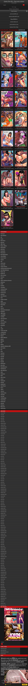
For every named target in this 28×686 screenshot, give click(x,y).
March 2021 (3, 525)
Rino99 (2, 361)
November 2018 (3, 573)
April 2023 (2, 482)
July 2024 (2, 456)
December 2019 (3, 551)
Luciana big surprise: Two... (21, 166)
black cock (9, 168)
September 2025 (4, 432)
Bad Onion (3, 240)
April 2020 (2, 544)
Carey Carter (3, 257)
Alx (1, 237)
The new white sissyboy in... (21, 47)
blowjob (6, 208)
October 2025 (3, 430)
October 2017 (3, 596)
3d (2, 658)
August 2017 (3, 599)
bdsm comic (24, 658)
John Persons (4, 318)
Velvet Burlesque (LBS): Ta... (7, 47)
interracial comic (16, 669)
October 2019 (3, 554)
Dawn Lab (3, 271)
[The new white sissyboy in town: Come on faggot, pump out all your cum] (7, 99)
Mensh (2, 339)
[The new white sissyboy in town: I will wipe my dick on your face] (7, 59)
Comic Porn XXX (4, 648)
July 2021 (2, 518)
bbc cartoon (5, 49)
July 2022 (2, 497)
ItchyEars (3, 311)
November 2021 (3, 511)
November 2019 (3, 553)
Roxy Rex (3, 365)
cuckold (12, 664)
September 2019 (4, 556)
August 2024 (3, 454)
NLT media (3, 347)
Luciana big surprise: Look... (7, 166)
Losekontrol (3, 332)
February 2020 (3, 547)
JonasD (2, 320)
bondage (19, 660)
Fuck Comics (14, 11)
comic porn (20, 661)
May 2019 (2, 563)
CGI (1, 261)
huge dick (12, 667)
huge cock (6, 667)
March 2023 (3, 483)
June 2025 (2, 437)
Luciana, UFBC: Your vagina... (7, 206)
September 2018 (4, 577)
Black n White (4, 245)
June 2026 (2, 416)
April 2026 (2, 419)
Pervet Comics (3, 653)
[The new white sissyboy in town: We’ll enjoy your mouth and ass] (7, 119)
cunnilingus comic (10, 208)
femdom (7, 665)
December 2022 (3, 489)
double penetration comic (23, 168)
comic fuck (10, 228)
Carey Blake (3, 256)
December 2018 (3, 572)
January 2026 (3, 425)
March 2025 (3, 442)
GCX (2, 297)
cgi (8, 661)
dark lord (24, 664)
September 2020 (4, 535)
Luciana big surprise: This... (7, 87)
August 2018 (3, 579)
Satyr (2, 372)
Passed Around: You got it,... (21, 206)
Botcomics (3, 252)
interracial (5, 669)
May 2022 (2, 501)
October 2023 (3, 471)
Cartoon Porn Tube (14, 27)
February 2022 (3, 506)
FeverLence (3, 292)
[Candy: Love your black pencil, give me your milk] (20, 138)
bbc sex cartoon (19, 148)
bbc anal (12, 188)
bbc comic (9, 49)
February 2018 (3, 589)
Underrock (3, 401)
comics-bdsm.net (14, 21)
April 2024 (2, 461)
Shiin (2, 375)
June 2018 (2, 582)
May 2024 (2, 459)
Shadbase (3, 373)
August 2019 (3, 558)
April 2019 (2, 565)
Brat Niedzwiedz (4, 254)
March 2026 (3, 421)
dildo (26, 188)
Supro (2, 387)
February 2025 (3, 444)
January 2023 (3, 487)
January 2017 (3, 603)
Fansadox (3, 287)
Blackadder (3, 247)
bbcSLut (5, 168)
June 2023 (2, 478)
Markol (2, 335)
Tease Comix (3, 392)
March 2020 (3, 546)
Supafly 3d (3, 384)
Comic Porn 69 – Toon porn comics (14, 1)
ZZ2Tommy (3, 408)
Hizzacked (3, 304)
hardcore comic (21, 665)
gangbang (12, 665)
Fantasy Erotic (4, 289)
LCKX (2, 328)
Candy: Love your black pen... (21, 146)
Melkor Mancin (4, 337)
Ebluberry (3, 282)
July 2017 (2, 601)
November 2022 (3, 490)
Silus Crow (3, 377)
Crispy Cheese (4, 266)
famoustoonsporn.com (4, 651)
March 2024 (3, 463)
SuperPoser (3, 385)
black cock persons (23, 49)
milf (4, 673)
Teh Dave (3, 394)
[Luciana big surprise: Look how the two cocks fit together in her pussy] (7, 158)
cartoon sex (4, 661)
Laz (1, 327)
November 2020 (3, 532)
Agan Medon (3, 235)
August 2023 (3, 475)
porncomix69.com (14, 13)
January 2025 (3, 445)
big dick (6, 660)
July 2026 (2, 414)
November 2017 (3, 594)
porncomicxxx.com (14, 24)
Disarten (2, 276)
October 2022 (3, 492)
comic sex (9, 89)
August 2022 (3, 496)
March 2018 (3, 587)
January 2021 (3, 528)
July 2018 (2, 580)
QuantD (2, 356)
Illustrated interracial (5, 309)
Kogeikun (3, 325)
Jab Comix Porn (3, 650)
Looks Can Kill (4, 330)
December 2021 (3, 509)
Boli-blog (3, 249)
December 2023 (3, 468)
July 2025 (2, 435)
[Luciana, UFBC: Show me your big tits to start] (7, 218)
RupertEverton (4, 366)
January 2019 (3, 570)
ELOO (2, 283)
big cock (3, 660)
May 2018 (2, 584)
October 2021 (3, 513)
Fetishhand (3, 290)
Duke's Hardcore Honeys (6, 280)
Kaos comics (3, 321)
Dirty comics (3, 275)
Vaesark (2, 403)
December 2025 (3, 426)
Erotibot (2, 285)
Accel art (2, 233)
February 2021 (3, 527)
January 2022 (3, 508)
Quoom (2, 358)
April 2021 (2, 523)
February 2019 (3, 568)
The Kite (2, 396)
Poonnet (2, 354)
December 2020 (3, 530)
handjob (16, 665)
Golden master (4, 299)
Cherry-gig (3, 263)
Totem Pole (3, 399)
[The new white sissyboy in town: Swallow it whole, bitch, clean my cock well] (20, 119)
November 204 (3, 605)
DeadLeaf (3, 273)
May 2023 (2, 480)
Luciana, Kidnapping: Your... (21, 186)
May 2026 (2, 418)
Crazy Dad (3, 264)
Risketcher (3, 363)
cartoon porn (24, 660)
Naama (2, 344)
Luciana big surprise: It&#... (7, 146)
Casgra (2, 259)
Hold (2, 306)
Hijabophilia (3, 302)
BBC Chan (3, 244)
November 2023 (3, 470)
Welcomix (3, 406)
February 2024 (3, 464)
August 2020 (3, 537)
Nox (1, 349)
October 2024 (3, 451)
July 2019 (2, 560)
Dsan (2, 278)
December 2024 (3, 447)
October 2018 (3, 575)
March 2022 (3, 504)
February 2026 (3, 423)
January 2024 (3, 466)
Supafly (2, 382)
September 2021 (4, 515)
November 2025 (3, 428)
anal (11, 658)
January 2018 (3, 591)
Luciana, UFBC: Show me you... (7, 226)
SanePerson (3, 368)
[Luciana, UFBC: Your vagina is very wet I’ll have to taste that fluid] (7, 198)
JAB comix (3, 313)
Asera (2, 238)
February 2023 (3, 485)
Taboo (2, 389)
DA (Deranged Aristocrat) (6, 268)
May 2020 (2, 542)
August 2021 (3, 516)
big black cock (24, 148)
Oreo (2, 351)
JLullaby (2, 316)
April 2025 (2, 440)
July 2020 (2, 539)
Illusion (2, 308)
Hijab (2, 301)
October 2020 (3, 534)
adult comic (6, 658)
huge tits (17, 667)
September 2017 (4, 598)
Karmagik (3, 323)
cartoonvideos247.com (14, 16)
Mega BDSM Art (14, 19)
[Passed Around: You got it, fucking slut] (20, 198)
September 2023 (4, 473)
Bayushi (2, 242)
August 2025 (3, 433)
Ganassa (2, 294)
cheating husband (12, 661)
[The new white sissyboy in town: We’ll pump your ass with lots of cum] (20, 79)
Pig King (2, 353)
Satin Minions (4, 370)
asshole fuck (8, 188)
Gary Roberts (3, 295)
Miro (2, 342)
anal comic (4, 188)
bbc (3, 168)
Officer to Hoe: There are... (7, 186)
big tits (18, 168)
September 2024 (4, 452)
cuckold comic (19, 664)
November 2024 (3, 449)
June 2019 (2, 561)
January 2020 (3, 549)
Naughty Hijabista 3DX (6, 346)
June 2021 (2, 520)
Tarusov (2, 391)
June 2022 (2, 499)
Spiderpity (3, 380)
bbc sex (4, 228)
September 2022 (4, 494)
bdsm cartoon (19, 188)
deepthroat (3, 665)
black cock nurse (10, 148)
